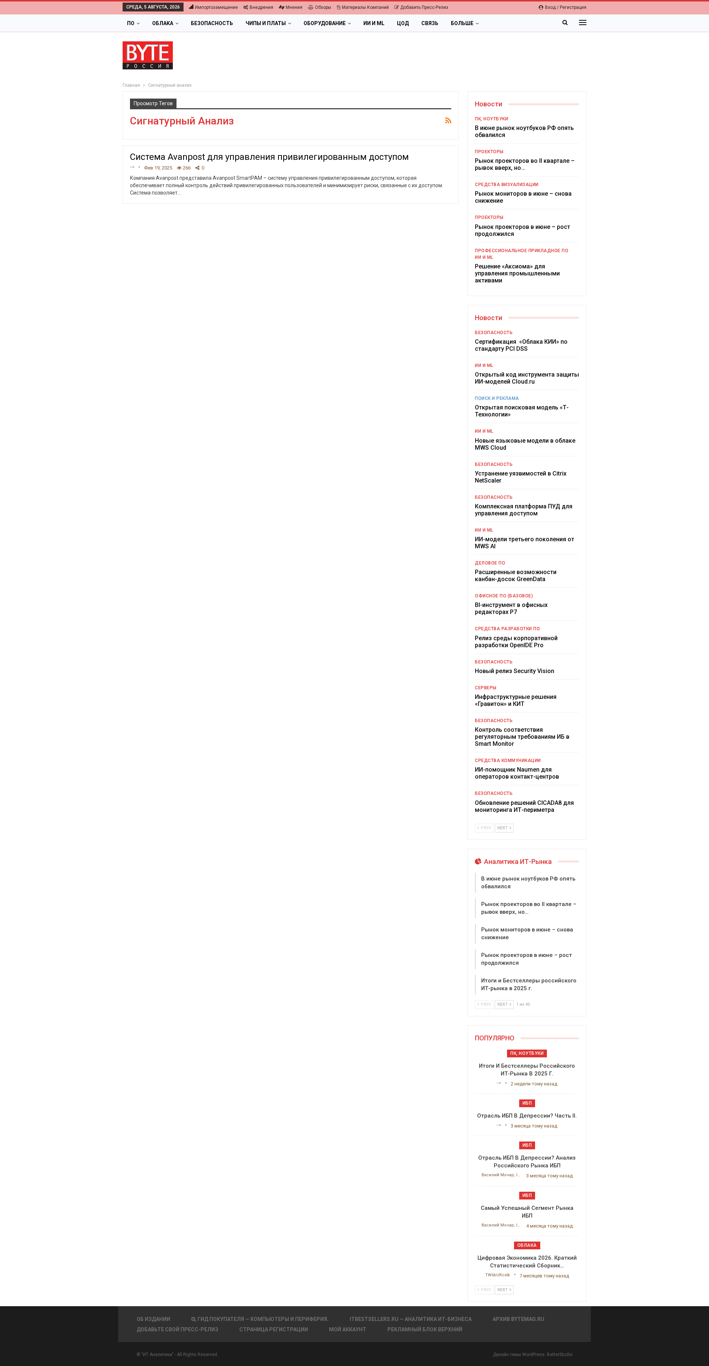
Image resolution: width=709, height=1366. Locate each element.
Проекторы (489, 151)
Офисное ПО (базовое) (504, 595)
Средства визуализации (507, 184)
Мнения (294, 7)
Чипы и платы (266, 23)
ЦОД (403, 23)
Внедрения (261, 7)
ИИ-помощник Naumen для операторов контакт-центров (517, 773)
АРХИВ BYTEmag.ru (518, 1319)
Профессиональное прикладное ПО (521, 250)
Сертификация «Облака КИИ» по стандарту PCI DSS (521, 345)
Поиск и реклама (497, 398)
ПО (130, 23)
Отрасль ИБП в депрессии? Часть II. (527, 1115)
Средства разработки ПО (507, 628)
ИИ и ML (373, 23)
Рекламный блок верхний (424, 1329)
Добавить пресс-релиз (424, 7)
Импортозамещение (216, 7)
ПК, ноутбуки (491, 118)
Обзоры (323, 7)
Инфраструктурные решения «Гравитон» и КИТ (515, 700)
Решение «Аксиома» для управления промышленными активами (517, 273)
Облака (162, 23)
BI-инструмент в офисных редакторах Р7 (511, 608)
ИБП (527, 1103)
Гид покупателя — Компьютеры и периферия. (263, 1319)
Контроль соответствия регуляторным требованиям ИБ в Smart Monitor (522, 736)
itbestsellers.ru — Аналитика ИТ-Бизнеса (411, 1319)
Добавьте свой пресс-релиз (177, 1329)
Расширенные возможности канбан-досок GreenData (515, 576)
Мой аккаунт (347, 1329)
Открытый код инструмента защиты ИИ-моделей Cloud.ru (527, 378)
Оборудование (325, 23)
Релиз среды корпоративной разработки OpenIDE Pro (516, 642)
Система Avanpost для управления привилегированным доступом (269, 157)
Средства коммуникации (508, 760)
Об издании (153, 1319)
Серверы (486, 687)
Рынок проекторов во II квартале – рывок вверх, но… (525, 164)
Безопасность (212, 23)
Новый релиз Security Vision (514, 671)
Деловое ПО (490, 563)
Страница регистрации (273, 1329)
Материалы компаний (365, 7)
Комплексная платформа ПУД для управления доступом (523, 510)
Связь (429, 23)
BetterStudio (559, 1354)
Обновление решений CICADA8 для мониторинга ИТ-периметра (524, 806)
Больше (462, 23)
